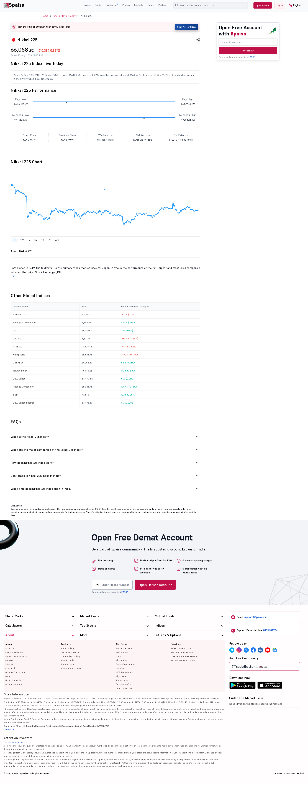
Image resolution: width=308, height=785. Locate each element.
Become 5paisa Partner (182, 652)
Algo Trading (122, 660)
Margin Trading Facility (72, 668)
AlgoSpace (121, 676)
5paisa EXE (121, 668)
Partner (162, 5)
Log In (280, 5)
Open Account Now (186, 26)
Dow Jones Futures (23, 402)
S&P (15, 394)
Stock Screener (68, 664)
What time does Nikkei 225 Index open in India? (41, 488)
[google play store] (242, 686)
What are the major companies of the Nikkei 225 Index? (47, 449)
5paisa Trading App (125, 664)
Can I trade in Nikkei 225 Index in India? (36, 475)
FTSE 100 (17, 346)
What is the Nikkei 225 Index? (30, 436)
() (48, 50)
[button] (295, 5)
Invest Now (248, 50)
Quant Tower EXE (124, 688)
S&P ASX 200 (20, 314)
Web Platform (122, 652)
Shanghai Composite (24, 322)
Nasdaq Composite (23, 386)
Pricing (126, 5)
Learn (151, 5)
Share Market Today (64, 15)
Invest (87, 5)
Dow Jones (19, 378)
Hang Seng (19, 354)
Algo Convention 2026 (16, 656)
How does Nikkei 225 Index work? (32, 462)
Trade (98, 5)
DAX (15, 330)
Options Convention (15, 672)
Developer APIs (123, 684)
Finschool (10, 668)
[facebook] (253, 650)
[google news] (274, 650)
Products (111, 5)
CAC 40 (17, 338)
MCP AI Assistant (124, 672)
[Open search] (176, 5)
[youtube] (267, 650)
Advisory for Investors (16, 742)
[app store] (270, 686)
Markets (138, 5)
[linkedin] (260, 650)
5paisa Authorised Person (184, 656)
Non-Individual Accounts (183, 660)
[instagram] (239, 650)
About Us (9, 648)
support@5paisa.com (255, 617)
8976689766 (270, 630)
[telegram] (232, 650)
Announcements (13, 684)
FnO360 (119, 656)
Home (45, 15)
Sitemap (9, 664)
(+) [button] (12, 276)
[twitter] (246, 650)
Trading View (122, 680)
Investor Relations (14, 652)
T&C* (252, 57)
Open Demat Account (155, 585)
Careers (9, 660)
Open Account (263, 5)
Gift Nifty (18, 362)
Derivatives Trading (70, 652)
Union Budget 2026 (14, 680)
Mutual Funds (67, 660)
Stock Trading (67, 648)
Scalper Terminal (124, 648)
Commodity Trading (70, 656)
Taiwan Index (20, 370)
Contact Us (9, 729)
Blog (7, 676)
